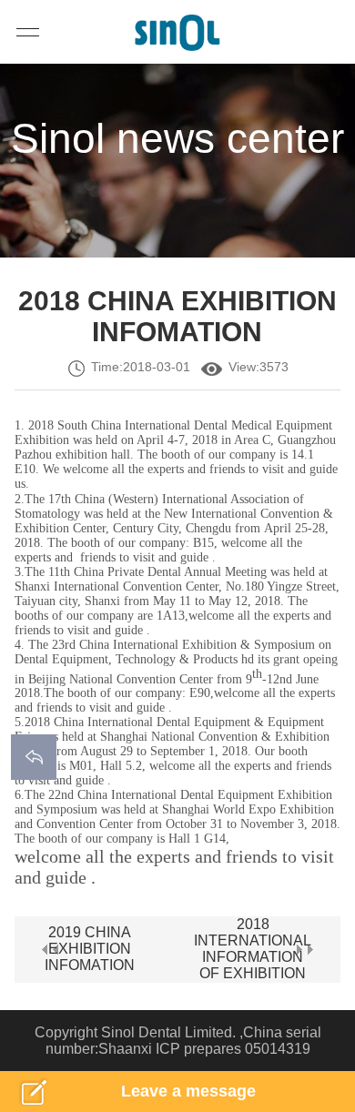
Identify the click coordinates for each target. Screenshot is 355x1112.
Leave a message (188, 1091)
